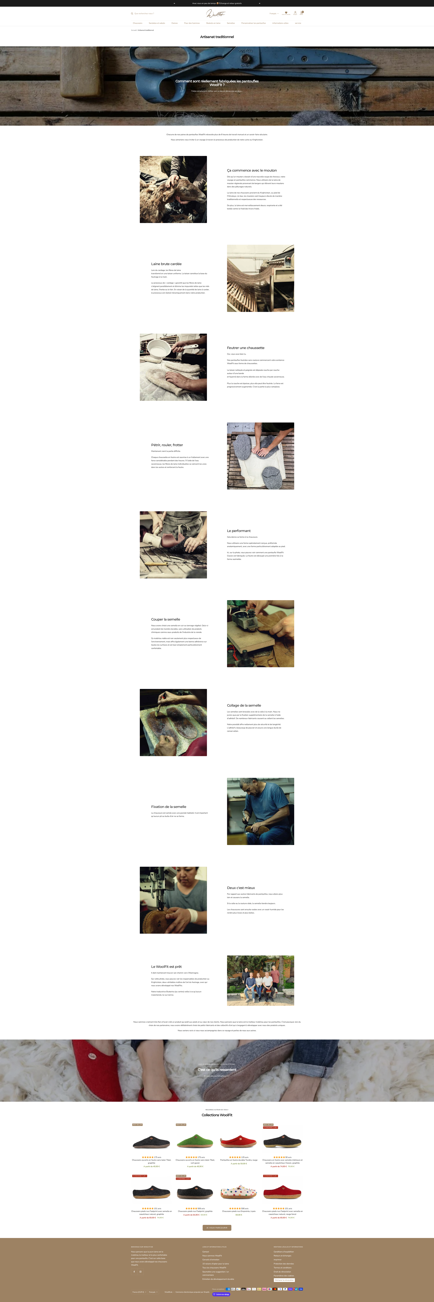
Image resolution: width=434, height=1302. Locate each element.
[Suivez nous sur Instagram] (140, 1272)
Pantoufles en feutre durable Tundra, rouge (238, 1160)
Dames (175, 23)
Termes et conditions (282, 1267)
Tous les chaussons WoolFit (214, 1267)
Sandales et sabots (157, 23)
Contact (205, 1251)
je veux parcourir (217, 1228)
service (298, 23)
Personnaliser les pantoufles (253, 23)
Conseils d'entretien (210, 1259)
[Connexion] (295, 13)
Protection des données (284, 1263)
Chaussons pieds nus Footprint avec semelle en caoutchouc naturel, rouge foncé (282, 1212)
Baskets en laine (213, 23)
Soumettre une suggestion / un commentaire (215, 1273)
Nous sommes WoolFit (212, 1255)
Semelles (231, 23)
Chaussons (137, 23)
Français (273, 13)
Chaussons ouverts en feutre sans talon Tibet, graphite (151, 1161)
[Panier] (301, 13)
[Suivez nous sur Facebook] (134, 1272)
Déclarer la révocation (284, 1280)
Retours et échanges (282, 1255)
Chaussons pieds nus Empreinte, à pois (239, 1211)
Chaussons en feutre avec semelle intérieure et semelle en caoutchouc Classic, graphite (282, 1161)
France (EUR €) (138, 1292)
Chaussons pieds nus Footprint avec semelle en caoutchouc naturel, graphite (151, 1212)
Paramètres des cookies (284, 1275)
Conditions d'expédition (284, 1251)
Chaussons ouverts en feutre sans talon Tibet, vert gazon (195, 1161)
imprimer (278, 1259)
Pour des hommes (192, 23)
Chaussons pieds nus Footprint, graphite (195, 1211)
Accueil (134, 30)
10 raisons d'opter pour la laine (215, 1263)
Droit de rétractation (282, 1271)
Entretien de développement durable (218, 1279)
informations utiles (280, 23)
